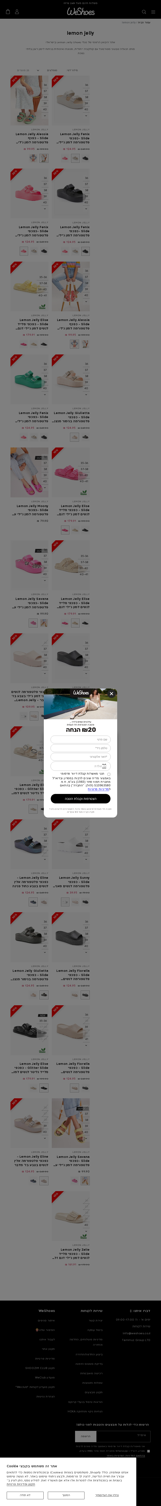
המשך (66, 1495)
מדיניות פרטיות (98, 789)
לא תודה (25, 1495)
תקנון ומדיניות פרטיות (21, 1484)
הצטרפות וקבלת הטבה (80, 799)
